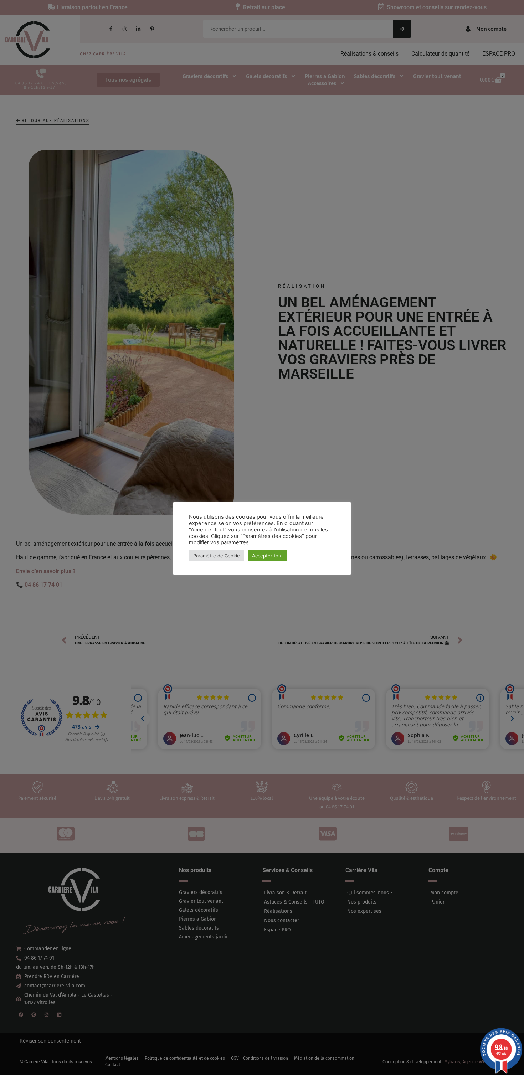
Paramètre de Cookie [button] (216, 556)
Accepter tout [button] (267, 556)
